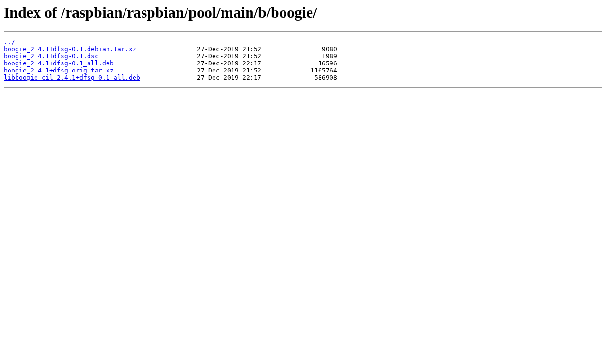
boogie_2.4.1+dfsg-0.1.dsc (51, 56)
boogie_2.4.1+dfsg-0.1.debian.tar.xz (70, 49)
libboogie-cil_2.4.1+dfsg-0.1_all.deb (72, 77)
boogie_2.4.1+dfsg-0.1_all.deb (59, 63)
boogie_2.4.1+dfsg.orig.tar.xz (59, 70)
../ (9, 41)
